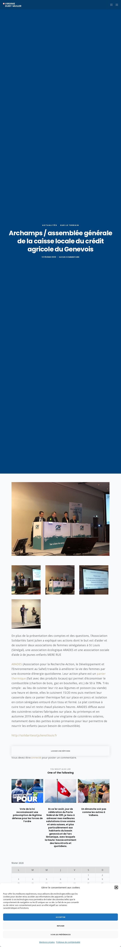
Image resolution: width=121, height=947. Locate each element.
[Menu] (116, 4)
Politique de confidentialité (68, 942)
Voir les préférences (61, 934)
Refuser (60, 926)
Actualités (49, 225)
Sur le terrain (69, 225)
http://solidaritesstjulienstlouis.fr (34, 735)
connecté (35, 757)
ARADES (17, 664)
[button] (116, 887)
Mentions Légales (47, 942)
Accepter (60, 917)
